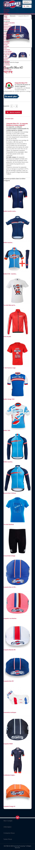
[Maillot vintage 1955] (18, 397)
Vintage (6, 13)
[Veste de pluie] (18, 335)
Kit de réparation (8, 2)
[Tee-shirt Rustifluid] (18, 523)
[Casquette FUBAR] (18, 742)
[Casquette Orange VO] (18, 805)
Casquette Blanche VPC (10, 650)
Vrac (5, 7)
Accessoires (7, 19)
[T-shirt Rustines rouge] (18, 366)
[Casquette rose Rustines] (18, 617)
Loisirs (5, 16)
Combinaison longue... (9, 775)
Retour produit (7, 26)
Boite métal (7, 6)
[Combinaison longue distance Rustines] (18, 773)
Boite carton (7, 4)
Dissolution (7, 9)
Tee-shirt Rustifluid (9, 524)
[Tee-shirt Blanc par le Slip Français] (18, 303)
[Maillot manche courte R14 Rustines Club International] (18, 209)
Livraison (6, 24)
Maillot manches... (8, 242)
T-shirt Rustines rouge (9, 368)
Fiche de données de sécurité (11, 29)
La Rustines (7, 1)
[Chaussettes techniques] (18, 711)
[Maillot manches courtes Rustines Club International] (18, 241)
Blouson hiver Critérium (10, 493)
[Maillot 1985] (18, 429)
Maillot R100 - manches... (10, 274)
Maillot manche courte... (10, 211)
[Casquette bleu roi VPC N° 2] (18, 585)
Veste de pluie (7, 336)
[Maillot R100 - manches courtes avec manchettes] (18, 272)
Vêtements (6, 11)
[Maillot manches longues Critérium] (18, 460)
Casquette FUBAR (8, 744)
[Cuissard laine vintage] (18, 554)
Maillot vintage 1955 (9, 399)
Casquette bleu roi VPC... (10, 587)
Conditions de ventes (9, 23)
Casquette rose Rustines (10, 618)
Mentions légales (8, 28)
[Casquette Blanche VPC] (18, 648)
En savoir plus (9, 118)
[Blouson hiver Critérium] (18, 491)
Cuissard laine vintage (9, 556)
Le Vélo (5, 18)
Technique (6, 14)
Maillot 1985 (7, 430)
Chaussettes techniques (10, 712)
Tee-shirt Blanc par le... (10, 305)
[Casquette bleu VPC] (18, 679)
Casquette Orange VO (9, 806)
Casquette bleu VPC (9, 681)
